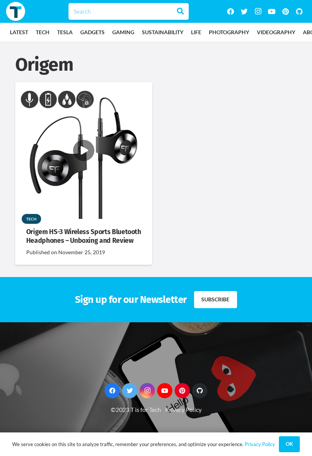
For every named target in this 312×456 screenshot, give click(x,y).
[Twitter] (244, 11)
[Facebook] (230, 11)
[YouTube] (272, 11)
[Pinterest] (285, 11)
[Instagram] (258, 11)
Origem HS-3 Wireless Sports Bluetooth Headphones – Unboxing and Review (83, 236)
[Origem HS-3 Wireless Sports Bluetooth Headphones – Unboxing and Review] (83, 87)
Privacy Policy (183, 409)
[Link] (15, 11)
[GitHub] (299, 11)
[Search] (180, 11)
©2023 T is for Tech (136, 409)
